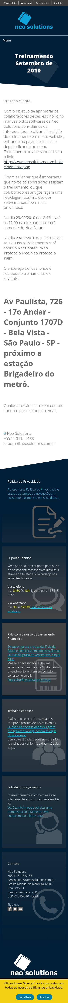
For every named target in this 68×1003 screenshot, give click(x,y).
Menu (7, 40)
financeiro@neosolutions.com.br (29, 680)
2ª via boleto (9, 3)
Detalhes (25, 997)
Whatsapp (26, 3)
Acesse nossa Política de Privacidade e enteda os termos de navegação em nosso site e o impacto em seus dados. (33, 493)
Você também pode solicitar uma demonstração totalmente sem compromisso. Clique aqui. (30, 811)
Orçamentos (42, 3)
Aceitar (44, 997)
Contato (58, 3)
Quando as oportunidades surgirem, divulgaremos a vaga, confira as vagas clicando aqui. (32, 731)
